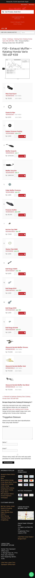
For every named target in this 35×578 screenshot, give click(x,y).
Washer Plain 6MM (12, 249)
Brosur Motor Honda (7, 480)
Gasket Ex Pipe (10, 112)
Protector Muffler (11, 210)
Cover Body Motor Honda (9, 482)
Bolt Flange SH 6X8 (12, 327)
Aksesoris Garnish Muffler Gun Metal (17, 385)
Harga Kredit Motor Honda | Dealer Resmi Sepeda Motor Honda (17, 8)
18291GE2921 (10, 114)
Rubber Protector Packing (14, 131)
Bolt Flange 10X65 (11, 269)
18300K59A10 (10, 153)
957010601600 (10, 310)
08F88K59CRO (10, 349)
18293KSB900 (10, 133)
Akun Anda (24, 4)
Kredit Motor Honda (7, 490)
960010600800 (10, 329)
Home (4, 39)
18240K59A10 (10, 95)
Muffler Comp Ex (11, 151)
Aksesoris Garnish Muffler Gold (16, 366)
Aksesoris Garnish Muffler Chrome (17, 347)
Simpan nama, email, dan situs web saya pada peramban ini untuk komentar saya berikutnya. (16, 457)
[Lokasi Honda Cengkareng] (26, 519)
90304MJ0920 (10, 231)
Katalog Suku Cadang (7, 488)
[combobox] (17, 12)
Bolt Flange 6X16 (11, 288)
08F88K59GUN (10, 387)
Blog (2, 478)
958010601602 (10, 290)
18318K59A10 (10, 212)
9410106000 (9, 251)
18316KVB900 (10, 192)
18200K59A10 (10, 172)
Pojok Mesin (4, 492)
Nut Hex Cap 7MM (11, 229)
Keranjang (31, 4)
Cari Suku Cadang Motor (9, 32)
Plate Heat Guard (11, 94)
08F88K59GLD (10, 368)
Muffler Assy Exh (11, 170)
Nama (4, 442)
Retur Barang (5, 516)
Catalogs (10, 39)
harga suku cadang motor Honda (18, 409)
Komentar (5, 426)
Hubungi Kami (5, 510)
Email (4, 448)
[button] (3, 28)
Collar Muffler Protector (13, 190)
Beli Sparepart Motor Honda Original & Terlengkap (7, 495)
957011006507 (10, 271)
